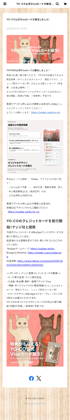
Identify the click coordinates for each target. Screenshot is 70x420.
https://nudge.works (42, 248)
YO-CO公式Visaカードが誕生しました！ (28, 19)
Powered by (31, 403)
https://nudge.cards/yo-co (45, 112)
